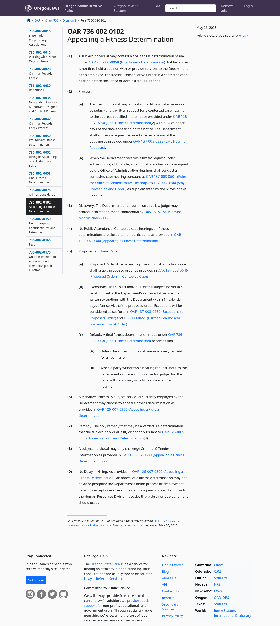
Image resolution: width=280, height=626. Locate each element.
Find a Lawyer (172, 565)
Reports (168, 597)
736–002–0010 (40, 37)
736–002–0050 (42, 140)
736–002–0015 (42, 56)
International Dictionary (232, 615)
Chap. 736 (51, 20)
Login (248, 5)
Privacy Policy (172, 616)
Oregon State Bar (104, 564)
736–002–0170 (42, 261)
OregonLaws (46, 8)
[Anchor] (163, 80)
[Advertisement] (223, 108)
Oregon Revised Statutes (126, 8)
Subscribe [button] (36, 580)
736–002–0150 (42, 225)
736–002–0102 (42, 206)
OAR (37, 20)
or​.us (242, 35)
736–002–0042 (40, 123)
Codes (219, 565)
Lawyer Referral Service (102, 578)
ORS (225, 597)
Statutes (220, 578)
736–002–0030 (40, 87)
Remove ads (227, 8)
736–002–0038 (43, 104)
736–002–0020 (40, 73)
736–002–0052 (43, 159)
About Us (169, 578)
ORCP (159, 5)
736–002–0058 (40, 177)
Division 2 (69, 20)
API (164, 584)
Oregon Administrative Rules (83, 8)
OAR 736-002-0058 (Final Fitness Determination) (127, 62)
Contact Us (170, 591)
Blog (165, 571)
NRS (217, 584)
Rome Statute (224, 610)
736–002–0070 (42, 192)
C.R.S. (218, 571)
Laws (218, 591)
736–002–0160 (40, 242)
